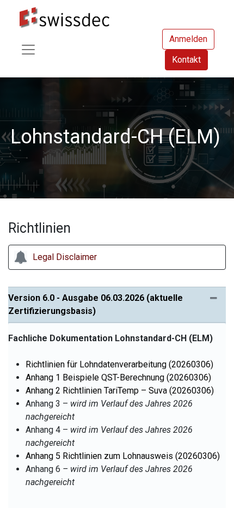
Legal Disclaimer (65, 257)
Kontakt (186, 60)
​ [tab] (95, 304)
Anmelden (188, 39)
